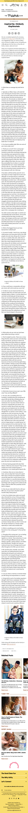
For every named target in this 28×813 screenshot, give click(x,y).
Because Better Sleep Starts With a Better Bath (13, 753)
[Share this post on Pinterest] (19, 33)
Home (2, 9)
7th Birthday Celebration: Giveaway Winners (11, 681)
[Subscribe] (25, 790)
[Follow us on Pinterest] (14, 798)
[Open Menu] (2, 5)
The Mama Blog (14, 21)
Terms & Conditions (10, 804)
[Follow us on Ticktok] (16, 798)
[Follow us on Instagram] (9, 798)
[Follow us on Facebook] (11, 798)
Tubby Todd (12, 38)
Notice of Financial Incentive (14, 808)
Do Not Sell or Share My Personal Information (14, 807)
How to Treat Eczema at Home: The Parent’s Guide (11, 718)
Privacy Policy (20, 794)
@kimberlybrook (11, 644)
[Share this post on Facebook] (12, 33)
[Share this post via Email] (9, 33)
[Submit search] (14, 19)
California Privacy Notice (13, 805)
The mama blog (9, 9)
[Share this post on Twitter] (16, 33)
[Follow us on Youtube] (18, 798)
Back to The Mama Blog (8, 648)
